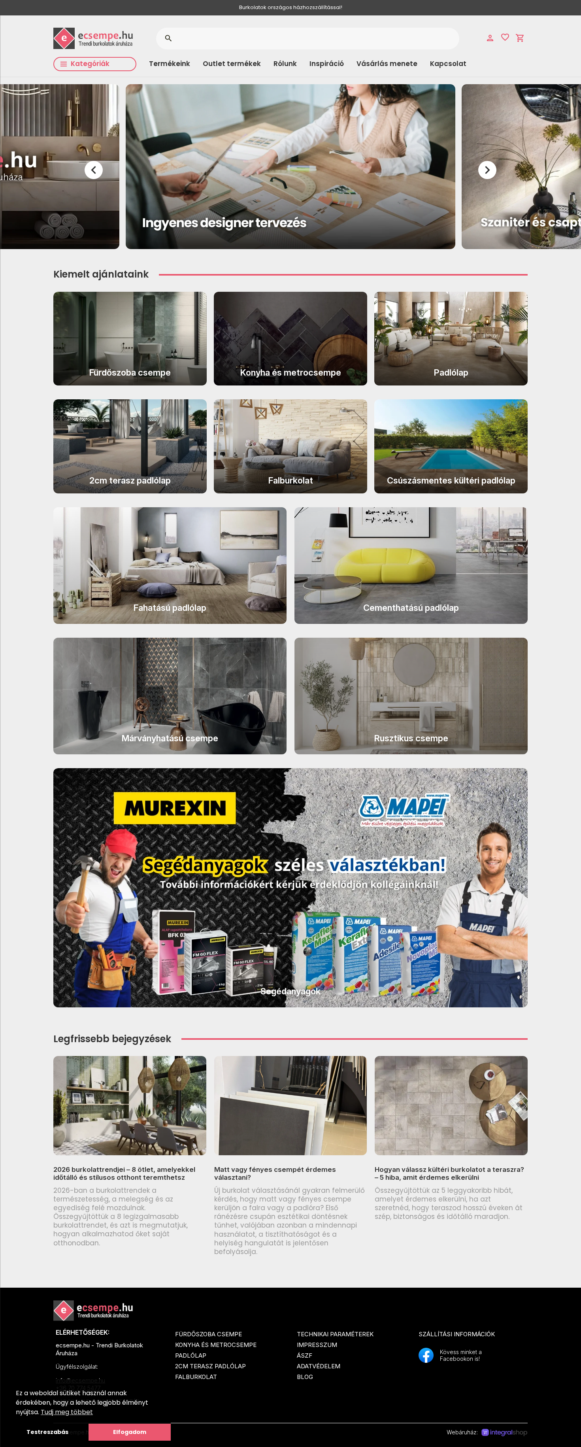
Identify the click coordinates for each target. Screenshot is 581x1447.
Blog (305, 1377)
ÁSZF (304, 1355)
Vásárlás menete (387, 63)
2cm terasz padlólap (210, 1366)
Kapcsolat (448, 63)
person (490, 38)
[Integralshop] (504, 1433)
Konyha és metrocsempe (216, 1345)
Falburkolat (196, 1377)
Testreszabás (47, 1432)
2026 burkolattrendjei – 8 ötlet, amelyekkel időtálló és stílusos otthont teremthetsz (124, 1173)
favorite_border (505, 37)
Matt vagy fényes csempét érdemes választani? (275, 1173)
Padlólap (190, 1355)
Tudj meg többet (67, 1412)
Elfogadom (129, 1432)
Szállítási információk (457, 1334)
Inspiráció (326, 63)
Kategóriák (90, 63)
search (168, 38)
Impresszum (317, 1345)
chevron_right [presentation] (487, 170)
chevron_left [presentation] (94, 170)
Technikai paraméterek (335, 1334)
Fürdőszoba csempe (208, 1334)
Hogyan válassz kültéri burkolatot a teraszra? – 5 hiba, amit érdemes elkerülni (449, 1173)
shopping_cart (520, 38)
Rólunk (285, 63)
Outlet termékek (232, 63)
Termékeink (169, 63)
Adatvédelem (318, 1366)
